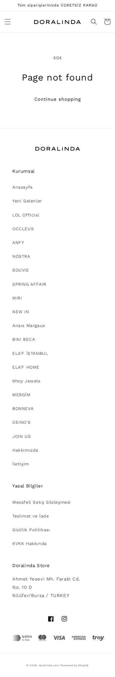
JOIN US (21, 436)
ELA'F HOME (26, 367)
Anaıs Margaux (28, 325)
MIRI (17, 297)
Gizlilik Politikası (31, 529)
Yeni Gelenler (27, 200)
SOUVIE (20, 270)
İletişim (20, 463)
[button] (7, 21)
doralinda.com (49, 665)
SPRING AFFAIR (29, 284)
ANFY (18, 242)
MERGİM (21, 394)
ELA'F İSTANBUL (30, 353)
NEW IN (20, 311)
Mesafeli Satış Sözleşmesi (41, 502)
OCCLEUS (23, 228)
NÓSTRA (21, 256)
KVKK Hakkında (29, 543)
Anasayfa (22, 187)
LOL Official (25, 215)
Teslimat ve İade (30, 515)
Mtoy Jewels (26, 380)
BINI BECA (23, 339)
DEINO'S (21, 422)
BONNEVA (22, 408)
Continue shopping (57, 99)
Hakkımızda (25, 450)
